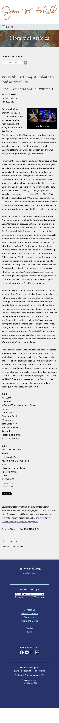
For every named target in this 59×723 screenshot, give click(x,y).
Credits (29, 628)
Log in (4, 546)
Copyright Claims (29, 620)
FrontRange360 (29, 682)
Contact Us (29, 609)
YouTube (28, 272)
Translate (39, 597)
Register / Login (29, 572)
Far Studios (39, 670)
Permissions (30, 617)
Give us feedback (29, 613)
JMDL (29, 632)
